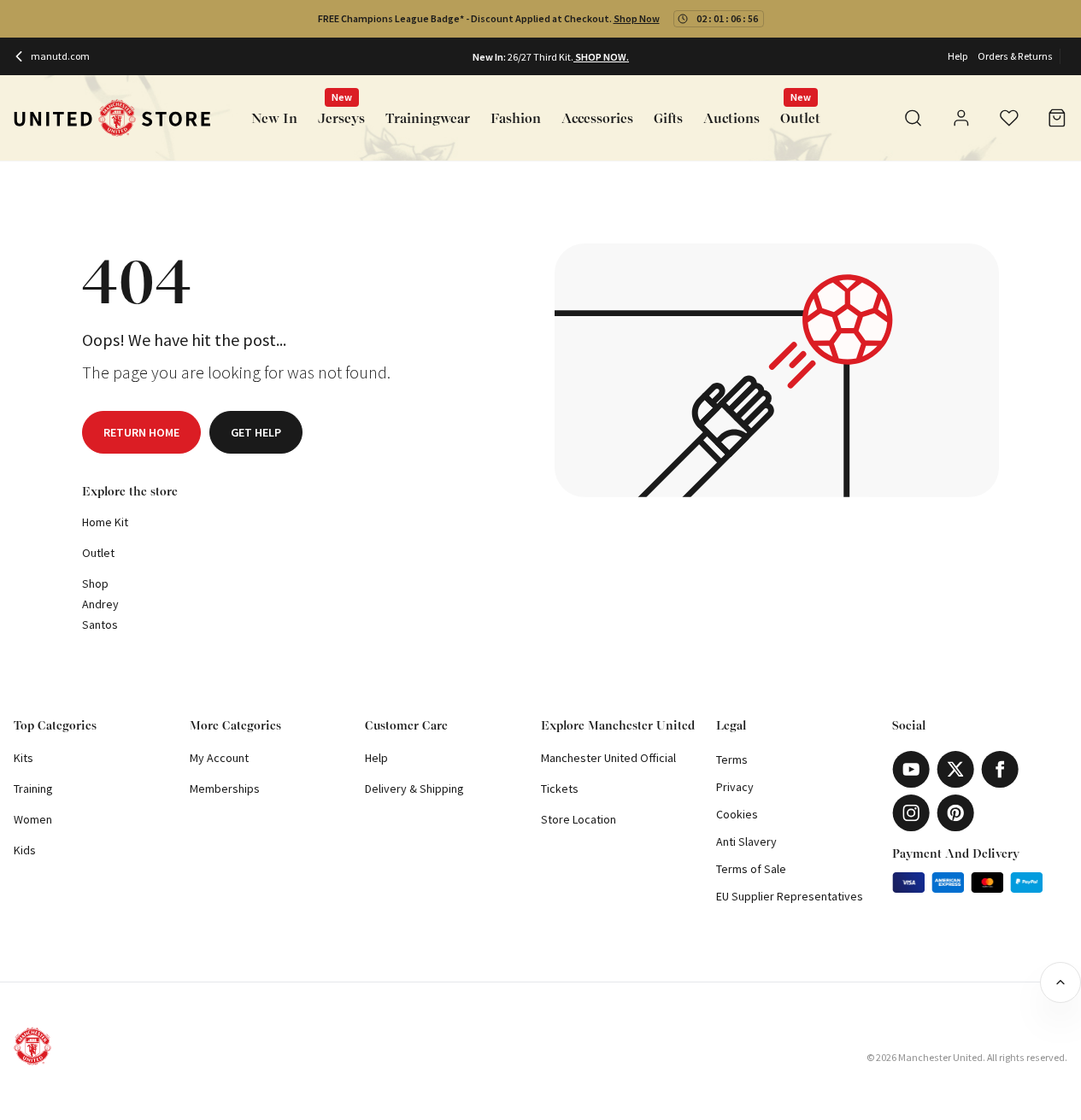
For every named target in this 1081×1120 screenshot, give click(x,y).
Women (33, 819)
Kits (23, 757)
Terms (732, 759)
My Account (219, 757)
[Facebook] (1000, 769)
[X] (955, 769)
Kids (25, 850)
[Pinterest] (955, 813)
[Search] (913, 118)
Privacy (735, 787)
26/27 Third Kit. (540, 56)
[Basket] (1057, 118)
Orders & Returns (1015, 56)
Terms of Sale (751, 869)
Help (957, 56)
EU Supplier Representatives (789, 896)
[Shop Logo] (112, 118)
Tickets (560, 788)
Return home (141, 432)
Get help (256, 432)
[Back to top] (1060, 982)
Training (33, 788)
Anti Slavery (746, 841)
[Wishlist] (1009, 118)
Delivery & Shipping (414, 788)
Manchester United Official (608, 757)
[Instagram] (911, 813)
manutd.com (60, 56)
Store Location (578, 819)
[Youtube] (911, 769)
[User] (961, 120)
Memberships (225, 788)
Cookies (737, 814)
